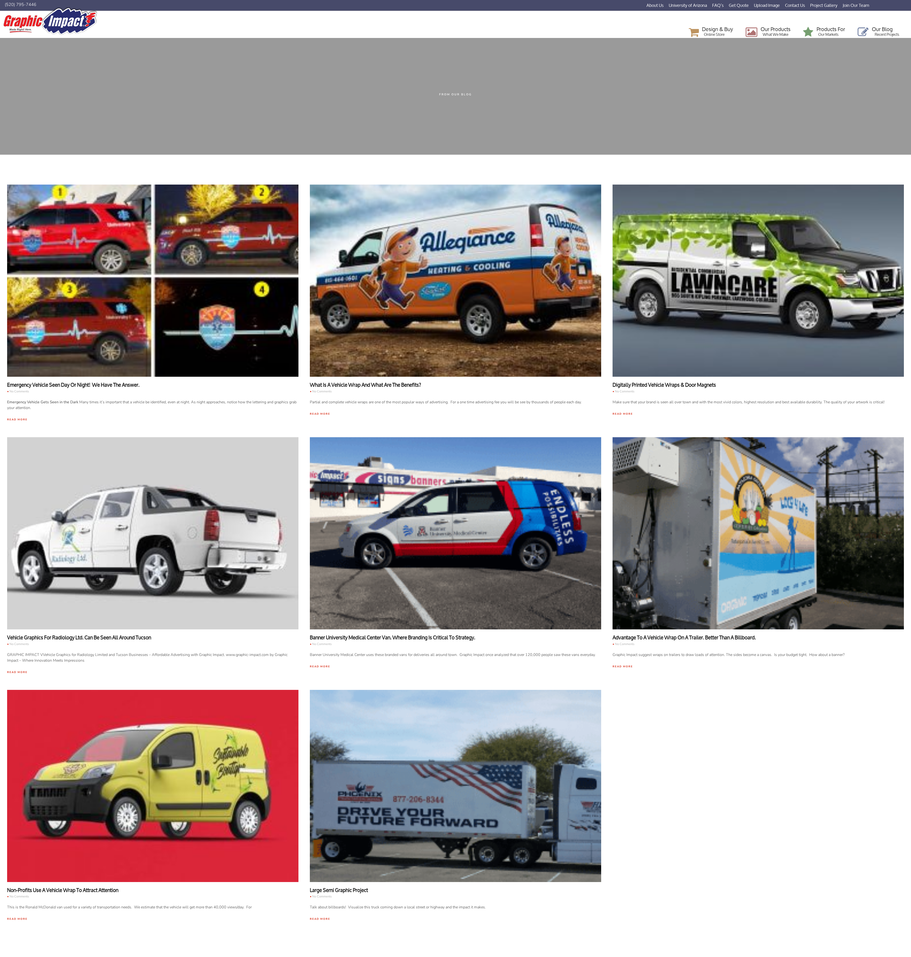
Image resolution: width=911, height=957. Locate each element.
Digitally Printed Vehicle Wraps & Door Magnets (664, 385)
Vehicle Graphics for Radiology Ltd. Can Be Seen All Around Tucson (79, 637)
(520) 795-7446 (20, 4)
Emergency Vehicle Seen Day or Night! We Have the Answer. (73, 385)
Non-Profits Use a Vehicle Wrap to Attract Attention (62, 890)
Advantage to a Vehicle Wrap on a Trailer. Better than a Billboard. (684, 637)
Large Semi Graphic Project (339, 890)
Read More (17, 419)
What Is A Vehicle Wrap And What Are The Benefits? (365, 385)
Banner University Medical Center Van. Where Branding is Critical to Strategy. (392, 637)
